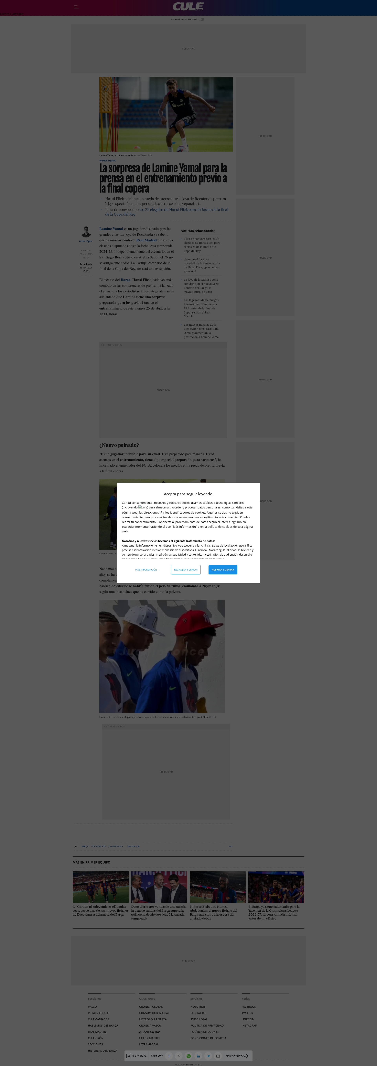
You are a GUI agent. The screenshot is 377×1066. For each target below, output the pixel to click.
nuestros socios (179, 503)
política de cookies (220, 526)
